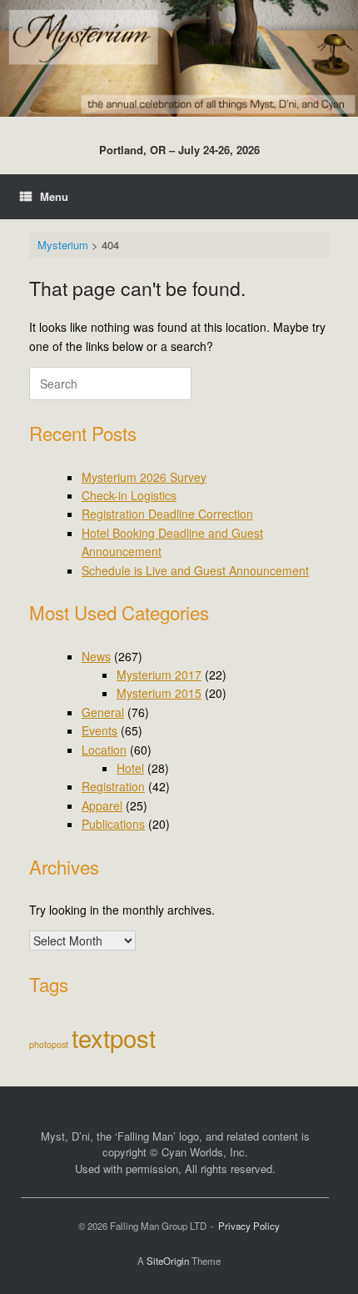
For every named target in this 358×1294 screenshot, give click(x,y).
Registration (113, 786)
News (96, 656)
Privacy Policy (249, 1225)
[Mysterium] (179, 58)
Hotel (130, 768)
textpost (114, 1037)
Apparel (102, 805)
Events (99, 730)
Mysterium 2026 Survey (144, 477)
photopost (48, 1044)
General (103, 712)
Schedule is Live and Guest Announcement (195, 570)
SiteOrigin (168, 1260)
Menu (54, 196)
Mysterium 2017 (159, 674)
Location (104, 749)
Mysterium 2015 (159, 693)
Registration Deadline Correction (167, 513)
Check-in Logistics (129, 495)
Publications (113, 823)
